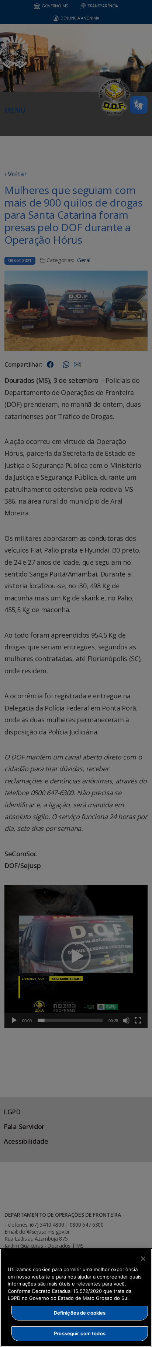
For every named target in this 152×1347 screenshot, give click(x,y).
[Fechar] (143, 1259)
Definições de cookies (80, 1313)
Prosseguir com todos (80, 1333)
